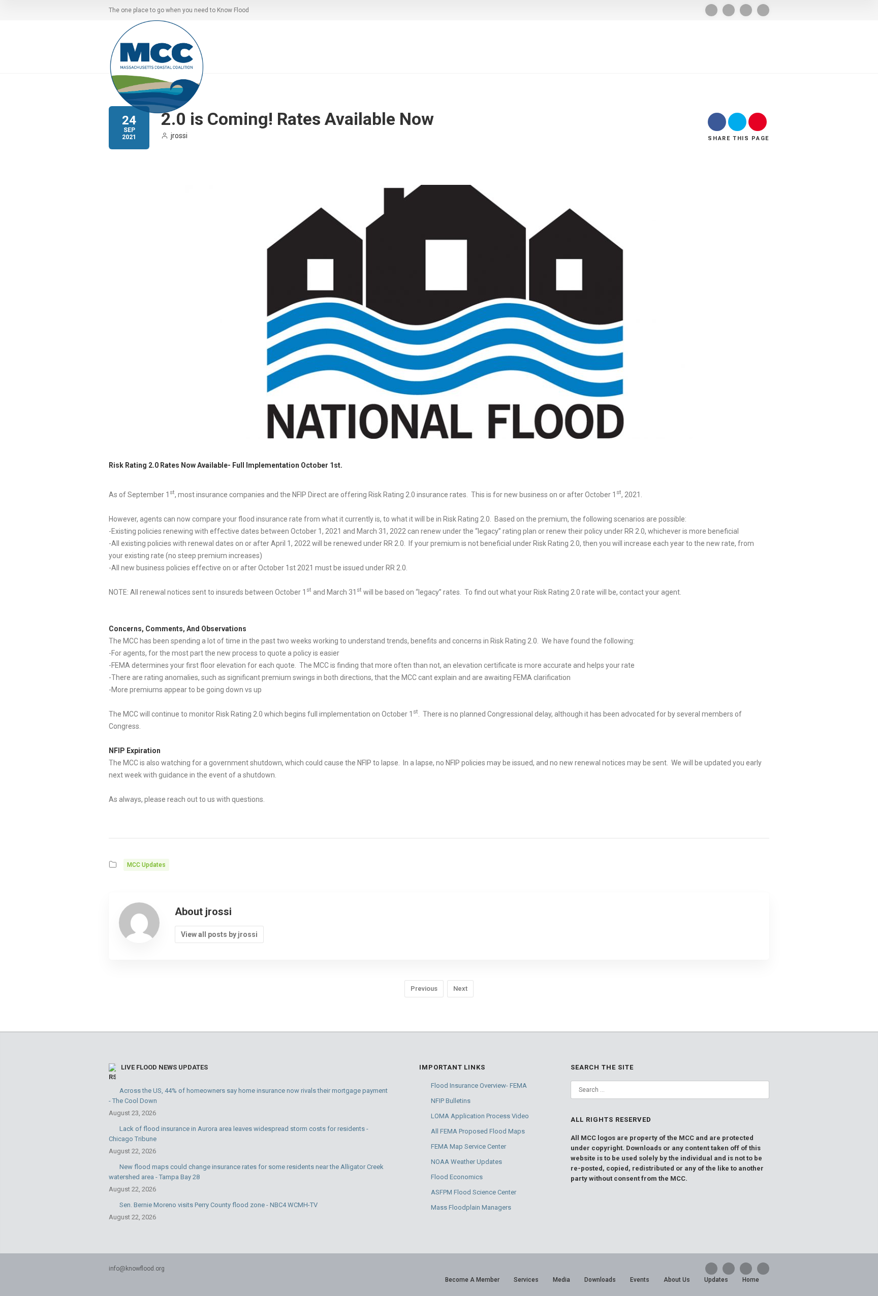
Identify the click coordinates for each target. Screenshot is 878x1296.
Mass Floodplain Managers (471, 1207)
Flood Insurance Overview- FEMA (479, 1085)
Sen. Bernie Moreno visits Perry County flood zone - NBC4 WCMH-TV (218, 1205)
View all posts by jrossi (219, 934)
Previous (424, 988)
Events (639, 1279)
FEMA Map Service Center (468, 1146)
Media (561, 1279)
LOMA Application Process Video (480, 1116)
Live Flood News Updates (164, 1067)
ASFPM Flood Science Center (473, 1192)
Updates (716, 1279)
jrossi (179, 136)
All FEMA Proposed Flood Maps (478, 1131)
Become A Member (472, 1279)
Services (526, 1279)
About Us (677, 1279)
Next (460, 988)
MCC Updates (146, 864)
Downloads (600, 1279)
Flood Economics (457, 1177)
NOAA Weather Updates (466, 1161)
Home (750, 1279)
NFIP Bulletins (451, 1101)
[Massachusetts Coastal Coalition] (156, 67)
